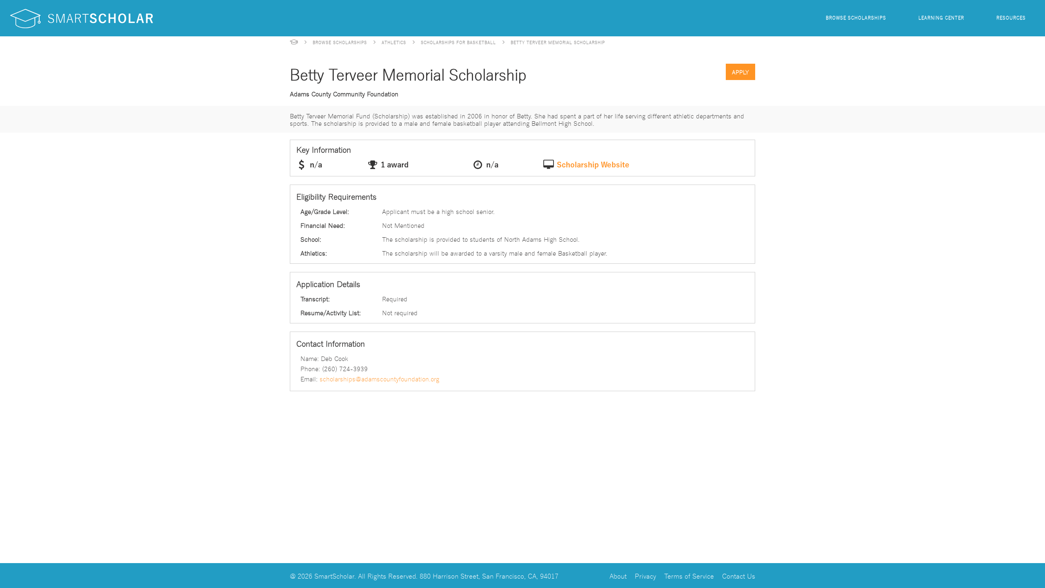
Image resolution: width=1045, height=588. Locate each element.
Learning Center (941, 17)
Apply (740, 71)
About (618, 575)
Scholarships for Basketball (458, 42)
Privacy (645, 575)
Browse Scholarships (856, 17)
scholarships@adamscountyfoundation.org (379, 378)
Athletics (394, 42)
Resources (1011, 17)
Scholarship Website (593, 165)
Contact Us (738, 575)
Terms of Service (689, 575)
